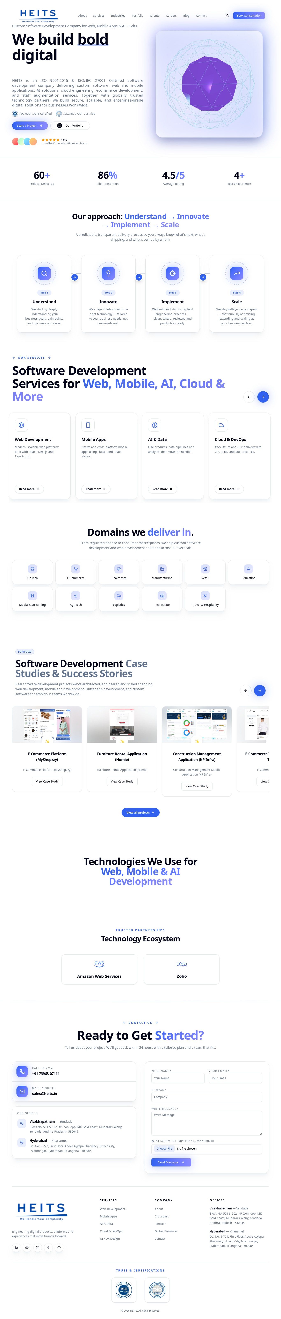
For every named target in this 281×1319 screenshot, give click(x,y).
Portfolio (137, 15)
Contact (201, 15)
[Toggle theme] (228, 15)
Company (158, 1090)
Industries (118, 15)
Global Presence (166, 1231)
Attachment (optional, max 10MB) (185, 1141)
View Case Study (47, 781)
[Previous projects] (246, 690)
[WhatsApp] (59, 1248)
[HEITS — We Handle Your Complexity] (38, 15)
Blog (186, 15)
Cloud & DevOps (111, 1231)
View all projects (138, 812)
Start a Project (26, 125)
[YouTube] (27, 1248)
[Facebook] (48, 1248)
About (82, 15)
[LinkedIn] (16, 1248)
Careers (171, 15)
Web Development (112, 1209)
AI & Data (106, 1224)
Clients (154, 15)
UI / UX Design (110, 1238)
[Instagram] (38, 1248)
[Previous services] (249, 397)
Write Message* (165, 1109)
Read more (27, 489)
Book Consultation (249, 15)
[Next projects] (260, 690)
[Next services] (263, 397)
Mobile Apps (108, 1216)
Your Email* (219, 1071)
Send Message (168, 1162)
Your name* (161, 1071)
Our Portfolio (74, 125)
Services (99, 15)
